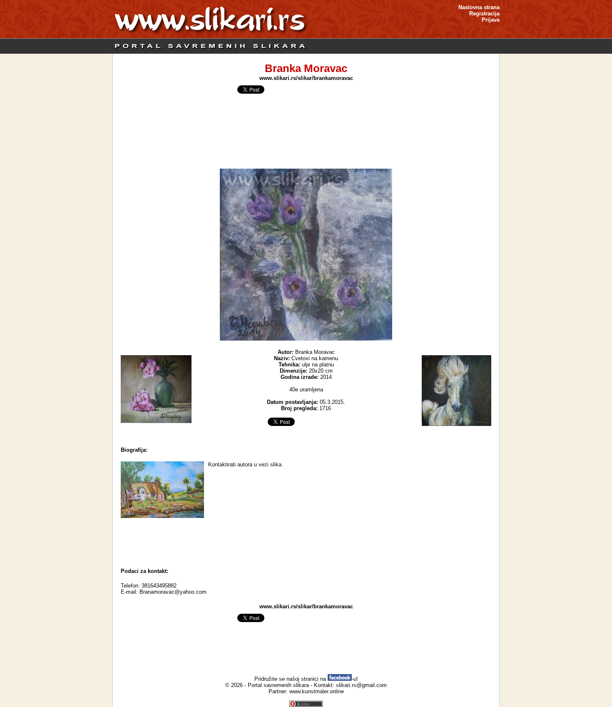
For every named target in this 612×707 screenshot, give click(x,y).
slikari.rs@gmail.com (361, 685)
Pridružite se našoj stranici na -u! (306, 679)
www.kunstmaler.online (316, 691)
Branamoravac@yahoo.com (172, 592)
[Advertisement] (306, 541)
